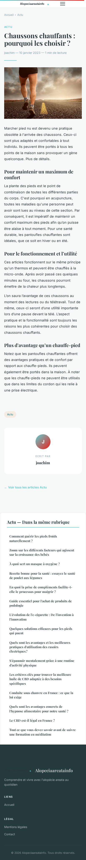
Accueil (9, 14)
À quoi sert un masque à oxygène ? (34, 564)
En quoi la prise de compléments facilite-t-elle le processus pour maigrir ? (40, 589)
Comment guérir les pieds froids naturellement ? (33, 538)
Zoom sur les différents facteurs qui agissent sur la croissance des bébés (41, 552)
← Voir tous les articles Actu (25, 487)
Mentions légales (15, 827)
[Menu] (62, 3)
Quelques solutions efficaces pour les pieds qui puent (40, 631)
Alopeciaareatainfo (54, 770)
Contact (9, 834)
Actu (20, 14)
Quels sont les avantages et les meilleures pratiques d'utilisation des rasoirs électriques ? (39, 647)
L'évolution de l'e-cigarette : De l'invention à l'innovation (41, 617)
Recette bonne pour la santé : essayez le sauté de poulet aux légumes (42, 575)
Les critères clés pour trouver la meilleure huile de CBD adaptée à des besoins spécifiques (40, 679)
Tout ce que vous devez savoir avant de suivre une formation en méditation (42, 732)
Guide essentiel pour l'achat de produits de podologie (40, 603)
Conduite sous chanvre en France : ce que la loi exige (41, 695)
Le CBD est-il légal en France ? (32, 720)
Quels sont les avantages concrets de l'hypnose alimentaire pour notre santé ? (38, 708)
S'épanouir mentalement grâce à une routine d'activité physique (41, 663)
